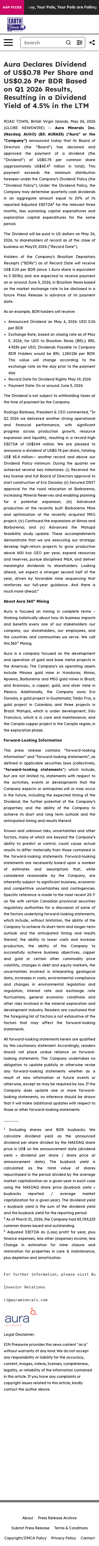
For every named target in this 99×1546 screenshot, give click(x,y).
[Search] (68, 42)
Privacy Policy (63, 1538)
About (27, 1518)
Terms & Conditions (71, 1528)
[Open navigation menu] (8, 42)
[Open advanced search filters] (79, 42)
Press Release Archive (57, 1518)
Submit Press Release (31, 1528)
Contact (88, 1538)
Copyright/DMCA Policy (25, 1538)
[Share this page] (92, 42)
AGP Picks (12, 7)
